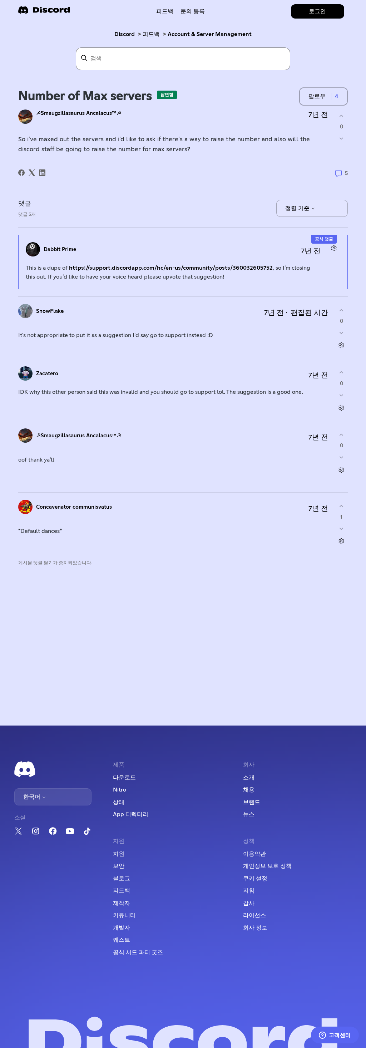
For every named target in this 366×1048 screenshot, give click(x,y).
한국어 (32, 797)
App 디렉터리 (130, 814)
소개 (248, 777)
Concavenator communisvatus (74, 507)
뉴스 (248, 814)
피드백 (164, 11)
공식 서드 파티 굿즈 (138, 952)
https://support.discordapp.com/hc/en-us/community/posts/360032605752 (171, 268)
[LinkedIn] (42, 172)
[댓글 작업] (334, 248)
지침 (248, 891)
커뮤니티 (124, 915)
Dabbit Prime (60, 249)
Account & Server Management (210, 34)
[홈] (44, 12)
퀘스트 (121, 940)
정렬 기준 (298, 208)
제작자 (121, 903)
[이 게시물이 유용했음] (341, 116)
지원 (118, 854)
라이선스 (254, 915)
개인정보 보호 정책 (267, 866)
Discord (124, 34)
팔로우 (317, 96)
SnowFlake (50, 311)
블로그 (121, 878)
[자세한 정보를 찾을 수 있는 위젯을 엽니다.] (335, 1035)
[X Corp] (32, 172)
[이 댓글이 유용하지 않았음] (341, 333)
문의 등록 (192, 11)
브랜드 (251, 802)
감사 (248, 903)
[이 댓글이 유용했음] (341, 310)
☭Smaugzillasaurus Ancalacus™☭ (78, 113)
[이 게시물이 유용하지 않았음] (341, 138)
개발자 (121, 928)
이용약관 (254, 854)
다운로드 (124, 777)
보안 (118, 866)
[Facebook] (21, 172)
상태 (118, 802)
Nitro (119, 790)
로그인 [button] (317, 11)
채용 (248, 790)
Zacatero (47, 373)
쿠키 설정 (255, 878)
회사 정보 (255, 928)
